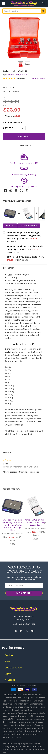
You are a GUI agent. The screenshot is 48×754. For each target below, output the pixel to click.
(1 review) (21, 78)
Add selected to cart (29, 226)
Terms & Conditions (32, 746)
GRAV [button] (8, 673)
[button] (24, 145)
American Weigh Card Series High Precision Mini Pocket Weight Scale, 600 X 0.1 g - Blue (12, 525)
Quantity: (8, 128)
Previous (3, 522)
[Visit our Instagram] (32, 631)
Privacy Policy (9, 746)
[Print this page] (16, 190)
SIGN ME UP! (24, 593)
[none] (24, 37)
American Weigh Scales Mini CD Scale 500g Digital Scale (35, 522)
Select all (10, 226)
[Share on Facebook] (5, 190)
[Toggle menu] (3, 3)
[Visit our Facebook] (16, 631)
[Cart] (44, 3)
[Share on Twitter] (21, 190)
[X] (26, 631)
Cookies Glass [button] (13, 667)
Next (44, 522)
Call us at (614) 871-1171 (24, 624)
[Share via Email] (10, 190)
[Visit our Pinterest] (21, 631)
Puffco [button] (9, 655)
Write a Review (38, 78)
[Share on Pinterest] (27, 190)
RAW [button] (7, 661)
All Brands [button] (10, 679)
